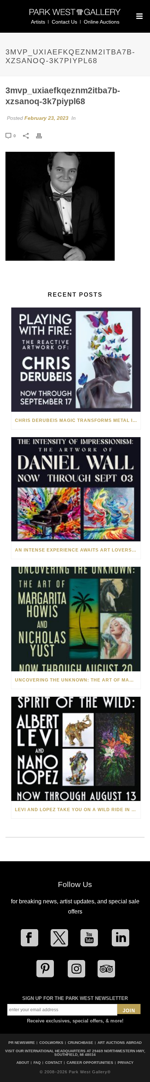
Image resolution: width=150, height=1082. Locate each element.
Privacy (126, 1063)
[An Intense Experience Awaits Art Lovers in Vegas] (76, 489)
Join (129, 1010)
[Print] (42, 135)
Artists (38, 22)
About (22, 1063)
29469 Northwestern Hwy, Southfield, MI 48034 (99, 1053)
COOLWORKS (51, 1043)
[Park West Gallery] (75, 15)
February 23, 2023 (46, 118)
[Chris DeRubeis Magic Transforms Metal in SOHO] (76, 360)
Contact (53, 1063)
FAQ (37, 1063)
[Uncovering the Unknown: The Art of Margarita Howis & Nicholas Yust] (76, 619)
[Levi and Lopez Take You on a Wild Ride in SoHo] (76, 749)
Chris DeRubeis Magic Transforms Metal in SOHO (78, 420)
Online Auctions (101, 22)
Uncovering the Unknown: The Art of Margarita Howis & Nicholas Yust (78, 680)
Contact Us (64, 22)
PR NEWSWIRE (21, 1043)
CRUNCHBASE (80, 1043)
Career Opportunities (90, 1063)
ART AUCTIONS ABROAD (120, 1043)
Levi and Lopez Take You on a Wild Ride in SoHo (78, 809)
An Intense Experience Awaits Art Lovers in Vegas (78, 550)
